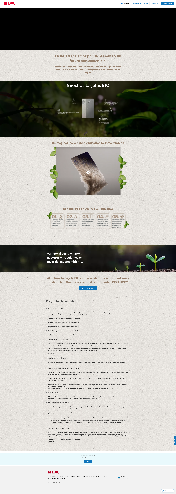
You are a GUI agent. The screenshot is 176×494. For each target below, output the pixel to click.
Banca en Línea (168, 3)
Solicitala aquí (88, 288)
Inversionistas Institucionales (48, 7)
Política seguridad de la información (56, 478)
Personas (6, 7)
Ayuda (146, 3)
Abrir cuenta (154, 3)
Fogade (123, 477)
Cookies (61, 476)
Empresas (18, 7)
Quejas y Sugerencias (53, 476)
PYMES (12, 7)
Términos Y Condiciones (70, 476)
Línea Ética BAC (81, 476)
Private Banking (27, 7)
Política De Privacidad (103, 476)
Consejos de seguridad (91, 476)
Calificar (88, 461)
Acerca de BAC (137, 3)
